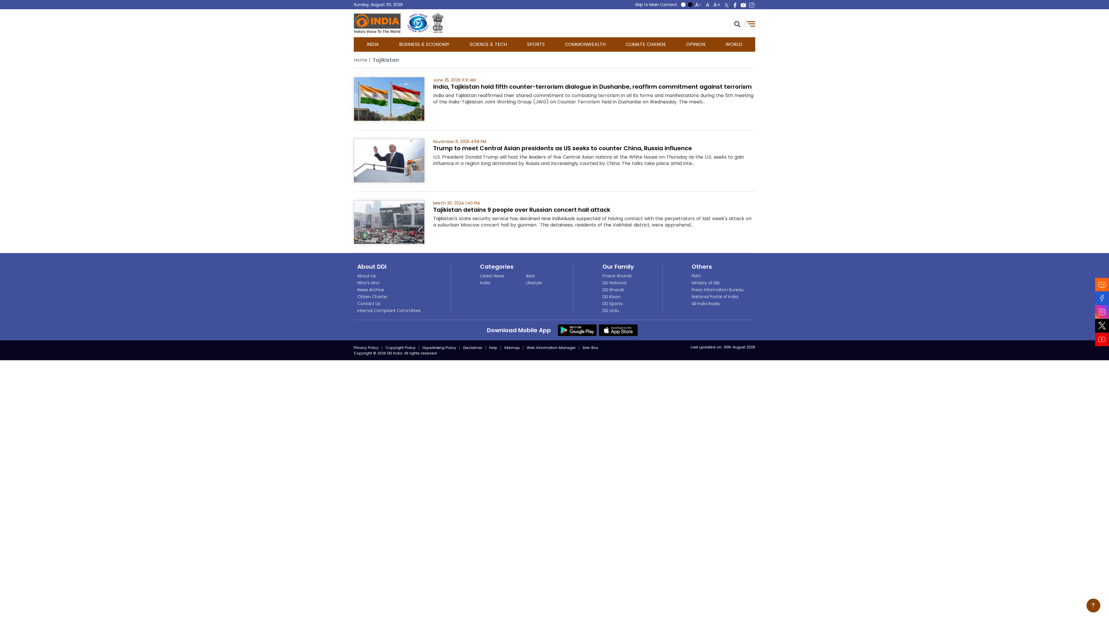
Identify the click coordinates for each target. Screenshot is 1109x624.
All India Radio (706, 304)
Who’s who (368, 283)
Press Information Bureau (718, 290)
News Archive (370, 290)
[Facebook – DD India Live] (735, 5)
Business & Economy (424, 44)
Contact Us (368, 304)
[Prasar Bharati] (418, 23)
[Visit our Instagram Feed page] (1102, 312)
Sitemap (512, 347)
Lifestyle (534, 283)
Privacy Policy (366, 347)
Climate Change (646, 44)
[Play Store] (577, 330)
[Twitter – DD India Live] (726, 5)
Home (360, 60)
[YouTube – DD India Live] (743, 5)
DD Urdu (610, 310)
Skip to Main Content (656, 5)
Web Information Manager (551, 347)
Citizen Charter (372, 297)
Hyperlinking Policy (439, 347)
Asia (530, 276)
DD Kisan (611, 297)
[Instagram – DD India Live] (751, 5)
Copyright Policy (401, 347)
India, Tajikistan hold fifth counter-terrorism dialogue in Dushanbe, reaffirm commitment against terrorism (592, 87)
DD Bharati (613, 290)
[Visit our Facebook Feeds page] (1102, 298)
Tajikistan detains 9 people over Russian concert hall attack (521, 210)
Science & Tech (488, 44)
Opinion (695, 44)
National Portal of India (715, 297)
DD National (614, 283)
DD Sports (612, 304)
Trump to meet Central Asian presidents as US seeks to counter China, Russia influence (562, 148)
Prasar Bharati (617, 276)
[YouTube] (1102, 339)
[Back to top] (1093, 605)
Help (493, 347)
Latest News (492, 276)
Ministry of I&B (706, 283)
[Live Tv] (1102, 284)
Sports (536, 44)
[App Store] (618, 330)
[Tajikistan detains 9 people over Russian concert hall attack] (389, 221)
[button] (737, 23)
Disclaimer (472, 347)
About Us (366, 276)
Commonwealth (585, 44)
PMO (696, 276)
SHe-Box (590, 347)
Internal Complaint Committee (388, 310)
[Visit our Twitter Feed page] (1102, 326)
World (733, 44)
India (373, 44)
